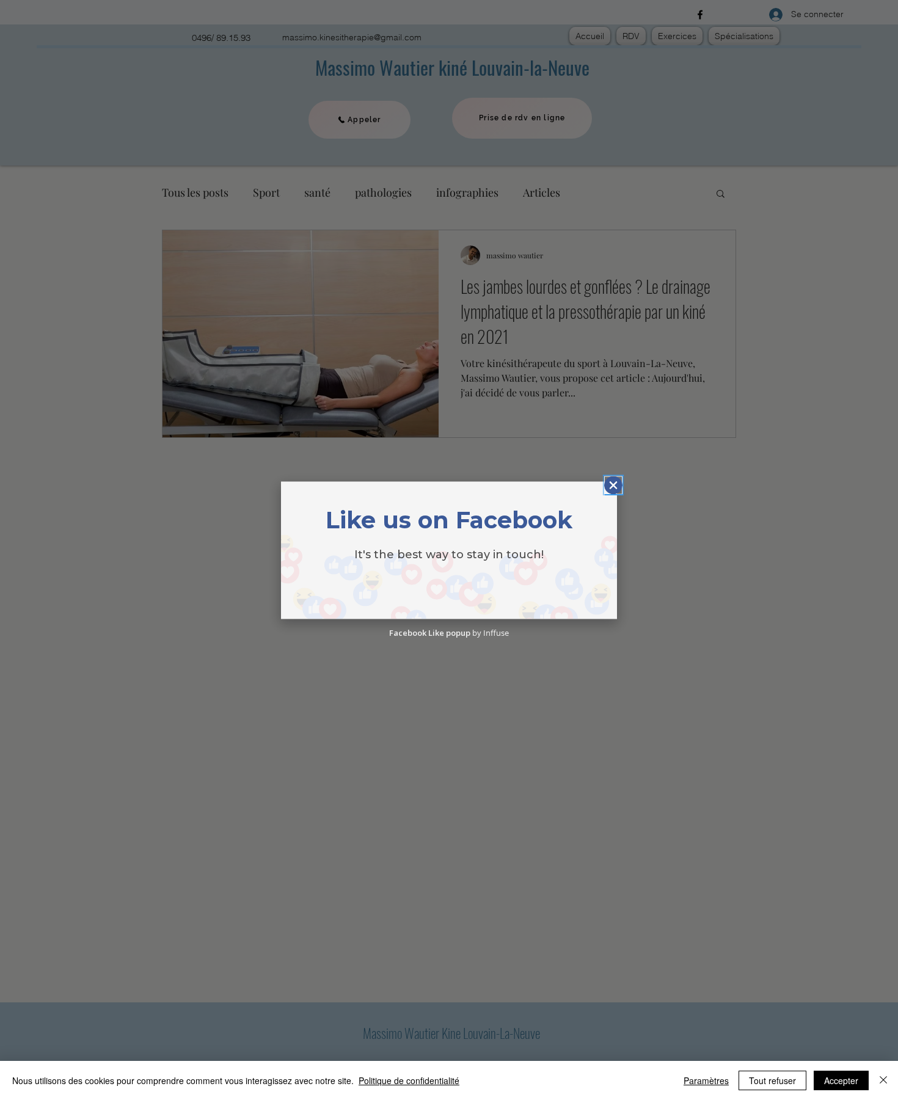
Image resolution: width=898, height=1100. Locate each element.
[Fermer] (883, 1080)
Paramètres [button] (706, 1080)
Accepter (841, 1080)
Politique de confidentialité (409, 1080)
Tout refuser (772, 1080)
